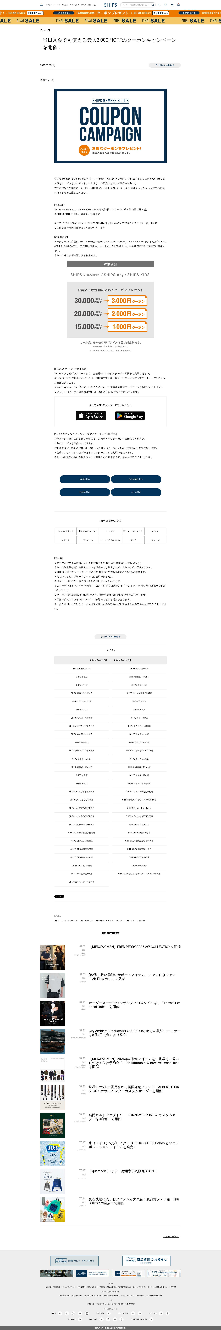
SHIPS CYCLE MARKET (127, 1304)
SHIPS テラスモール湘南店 (139, 726)
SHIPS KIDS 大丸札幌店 (139, 825)
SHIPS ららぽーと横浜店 (81, 718)
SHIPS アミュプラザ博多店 (139, 784)
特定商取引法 (112, 1287)
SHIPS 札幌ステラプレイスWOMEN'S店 (139, 800)
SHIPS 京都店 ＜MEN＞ (81, 759)
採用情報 (57, 1287)
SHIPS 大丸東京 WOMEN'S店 (81, 808)
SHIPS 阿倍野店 (82, 742)
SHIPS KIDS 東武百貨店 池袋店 (81, 833)
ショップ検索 (67, 1287)
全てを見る (136, 492)
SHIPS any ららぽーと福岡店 (81, 882)
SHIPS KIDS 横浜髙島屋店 (81, 849)
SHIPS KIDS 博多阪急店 (81, 866)
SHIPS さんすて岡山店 (139, 775)
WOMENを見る (136, 479)
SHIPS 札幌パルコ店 (82, 669)
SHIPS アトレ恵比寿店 (81, 701)
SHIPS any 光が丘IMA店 (81, 874)
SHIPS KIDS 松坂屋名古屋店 (139, 849)
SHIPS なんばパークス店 (139, 742)
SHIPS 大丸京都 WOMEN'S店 (81, 816)
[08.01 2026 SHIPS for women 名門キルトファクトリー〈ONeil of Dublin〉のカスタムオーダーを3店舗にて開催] (110, 1137)
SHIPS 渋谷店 (82, 685)
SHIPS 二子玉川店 (139, 685)
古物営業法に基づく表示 (127, 1287)
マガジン (65, 5)
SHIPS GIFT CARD (128, 1295)
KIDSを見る (85, 492)
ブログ (83, 5)
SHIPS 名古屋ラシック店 (81, 734)
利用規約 (102, 1287)
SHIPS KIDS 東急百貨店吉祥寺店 (139, 841)
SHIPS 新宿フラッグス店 (81, 693)
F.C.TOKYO (90, 1304)
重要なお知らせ (161, 1287)
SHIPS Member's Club (154, 1295)
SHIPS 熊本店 (82, 784)
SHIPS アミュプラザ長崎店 (81, 800)
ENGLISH (173, 1287)
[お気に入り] (165, 5)
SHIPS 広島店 (82, 775)
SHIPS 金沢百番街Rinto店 (139, 767)
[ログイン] (172, 5)
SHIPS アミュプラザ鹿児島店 (81, 792)
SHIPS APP (140, 1295)
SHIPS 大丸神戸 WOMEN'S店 (81, 825)
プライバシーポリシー (146, 1287)
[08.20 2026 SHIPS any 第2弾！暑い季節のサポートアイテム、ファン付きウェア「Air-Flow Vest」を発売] (110, 997)
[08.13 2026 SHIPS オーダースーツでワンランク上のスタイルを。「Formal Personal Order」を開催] (110, 1025)
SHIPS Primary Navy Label (139, 808)
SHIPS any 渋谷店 (139, 866)
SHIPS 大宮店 (139, 710)
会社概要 (48, 1287)
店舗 (89, 5)
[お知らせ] (159, 5)
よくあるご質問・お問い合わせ (85, 1287)
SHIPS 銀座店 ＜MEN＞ (139, 677)
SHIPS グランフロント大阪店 (81, 751)
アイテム (49, 5)
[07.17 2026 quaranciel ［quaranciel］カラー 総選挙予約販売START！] (99, 1193)
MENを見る (85, 479)
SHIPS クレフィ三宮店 (139, 759)
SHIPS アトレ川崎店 (139, 718)
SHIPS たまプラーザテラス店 (81, 726)
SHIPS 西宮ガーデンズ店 (81, 767)
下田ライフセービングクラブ (107, 1304)
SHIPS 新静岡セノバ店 (139, 734)
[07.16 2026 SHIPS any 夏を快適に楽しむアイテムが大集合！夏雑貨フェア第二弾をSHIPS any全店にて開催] (110, 1221)
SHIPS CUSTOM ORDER (93, 1295)
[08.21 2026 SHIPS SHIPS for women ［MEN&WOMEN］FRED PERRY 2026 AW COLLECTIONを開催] (110, 969)
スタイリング (74, 5)
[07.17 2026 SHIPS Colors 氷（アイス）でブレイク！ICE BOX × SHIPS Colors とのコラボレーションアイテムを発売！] (110, 1165)
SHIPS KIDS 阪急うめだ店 (81, 857)
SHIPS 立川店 (82, 710)
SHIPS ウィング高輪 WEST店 (139, 693)
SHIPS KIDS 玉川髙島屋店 (81, 841)
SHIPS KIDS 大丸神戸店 (139, 857)
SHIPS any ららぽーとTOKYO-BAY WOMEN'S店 (139, 874)
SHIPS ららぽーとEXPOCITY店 (139, 751)
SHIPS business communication (70, 1295)
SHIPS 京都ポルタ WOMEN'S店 (139, 816)
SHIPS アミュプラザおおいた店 (139, 792)
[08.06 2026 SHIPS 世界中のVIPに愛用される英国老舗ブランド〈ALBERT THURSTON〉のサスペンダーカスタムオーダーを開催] (110, 1109)
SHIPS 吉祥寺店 (139, 701)
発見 (94, 5)
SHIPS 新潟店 (82, 677)
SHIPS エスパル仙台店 (139, 669)
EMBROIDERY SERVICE (111, 1295)
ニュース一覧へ (171, 1236)
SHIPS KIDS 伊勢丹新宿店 (139, 833)
